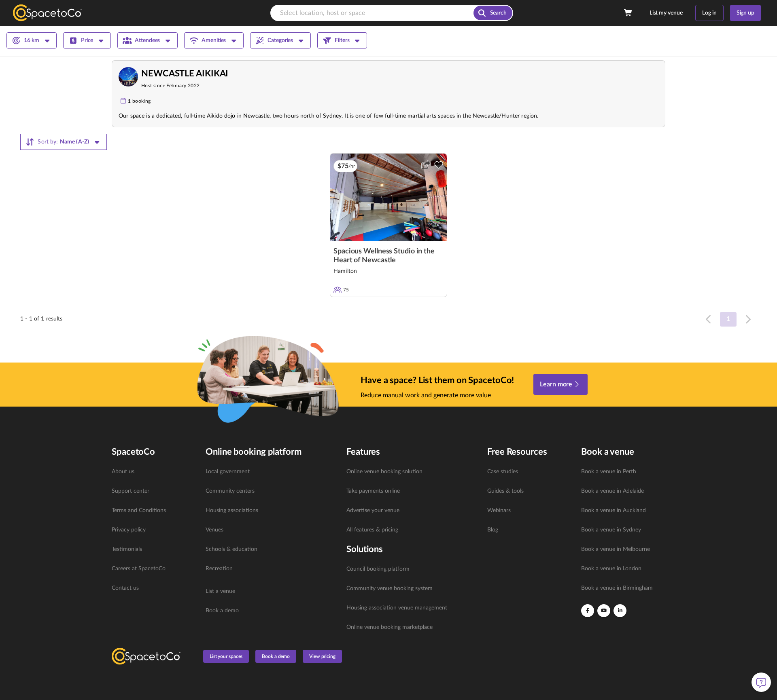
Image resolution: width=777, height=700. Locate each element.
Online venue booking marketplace (389, 627)
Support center (130, 491)
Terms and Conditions (139, 510)
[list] (154, 530)
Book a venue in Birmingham (617, 588)
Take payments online (373, 491)
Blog (492, 530)
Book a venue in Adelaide (612, 491)
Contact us (125, 588)
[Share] (425, 165)
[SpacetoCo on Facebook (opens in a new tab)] (587, 610)
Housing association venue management (396, 608)
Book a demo (222, 611)
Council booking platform (378, 569)
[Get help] (761, 682)
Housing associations (232, 510)
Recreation (219, 568)
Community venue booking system (389, 588)
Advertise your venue (372, 510)
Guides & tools (505, 491)
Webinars (499, 510)
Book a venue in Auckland (613, 510)
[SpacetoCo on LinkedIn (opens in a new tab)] (620, 610)
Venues (214, 530)
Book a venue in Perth (608, 471)
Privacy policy (129, 530)
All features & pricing (372, 530)
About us (123, 471)
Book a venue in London (611, 568)
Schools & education (231, 549)
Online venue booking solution (384, 471)
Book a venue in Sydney (611, 530)
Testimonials (127, 549)
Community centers (230, 491)
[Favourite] (438, 165)
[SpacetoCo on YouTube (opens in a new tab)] (603, 610)
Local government (228, 471)
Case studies (502, 471)
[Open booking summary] (628, 12)
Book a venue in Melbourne (615, 549)
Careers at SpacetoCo (139, 568)
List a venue (220, 591)
